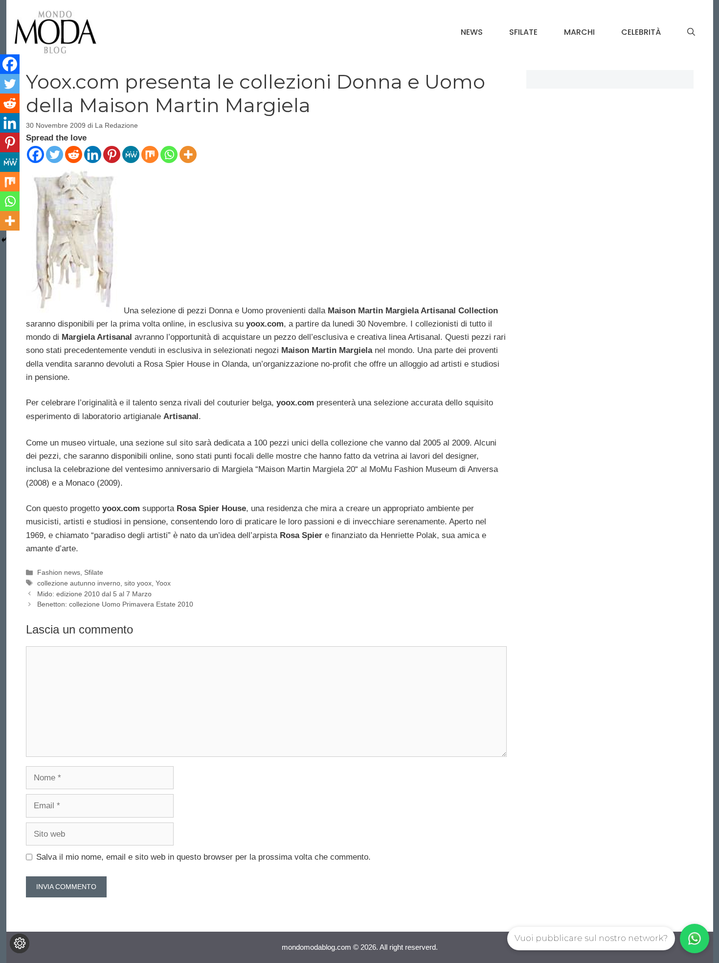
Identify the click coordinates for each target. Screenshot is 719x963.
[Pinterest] (111, 154)
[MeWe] (130, 154)
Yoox (163, 583)
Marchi (579, 32)
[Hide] (4, 240)
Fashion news (58, 572)
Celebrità (641, 32)
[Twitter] (54, 154)
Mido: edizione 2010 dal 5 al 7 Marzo (94, 594)
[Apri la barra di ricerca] (691, 32)
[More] (188, 154)
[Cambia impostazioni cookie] (19, 943)
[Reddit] (73, 154)
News (472, 32)
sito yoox (138, 583)
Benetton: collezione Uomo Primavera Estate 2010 (115, 604)
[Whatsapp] (169, 154)
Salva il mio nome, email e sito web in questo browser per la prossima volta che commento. (203, 857)
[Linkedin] (92, 154)
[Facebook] (35, 154)
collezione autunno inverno (78, 583)
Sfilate (523, 32)
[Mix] (149, 154)
